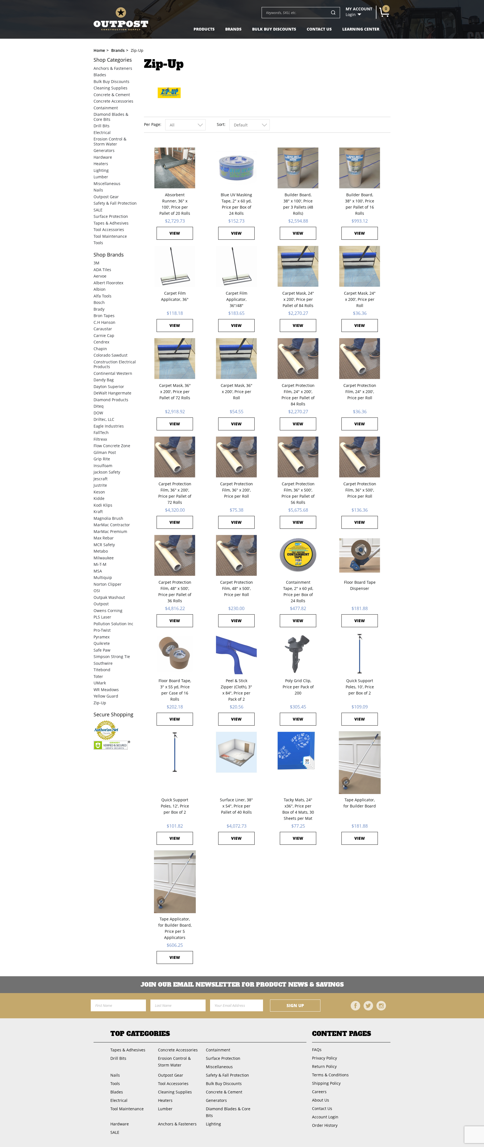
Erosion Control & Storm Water (110, 141)
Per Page (152, 124)
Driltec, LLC (104, 419)
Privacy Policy (324, 1058)
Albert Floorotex (108, 282)
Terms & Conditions (330, 1074)
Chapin (100, 348)
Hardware (103, 157)
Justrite (100, 485)
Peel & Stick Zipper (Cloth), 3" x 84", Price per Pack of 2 (236, 690)
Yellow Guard (106, 696)
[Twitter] (368, 1005)
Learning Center (360, 29)
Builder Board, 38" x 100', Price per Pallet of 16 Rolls (359, 204)
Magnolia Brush (108, 518)
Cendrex (101, 342)
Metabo (101, 551)
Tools (98, 242)
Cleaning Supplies (110, 88)
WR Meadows (106, 689)
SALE (98, 210)
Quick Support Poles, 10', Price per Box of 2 (360, 687)
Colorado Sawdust (110, 355)
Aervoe (100, 276)
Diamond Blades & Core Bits (111, 117)
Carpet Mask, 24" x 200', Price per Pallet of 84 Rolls (298, 299)
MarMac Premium (110, 531)
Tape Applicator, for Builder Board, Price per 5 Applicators (175, 928)
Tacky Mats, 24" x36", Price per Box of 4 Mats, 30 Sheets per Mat (298, 809)
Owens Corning (108, 610)
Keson (99, 492)
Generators (104, 150)
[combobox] (185, 124)
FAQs (317, 1049)
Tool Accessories (109, 229)
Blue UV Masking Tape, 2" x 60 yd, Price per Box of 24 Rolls (236, 204)
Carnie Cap (104, 335)
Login (351, 14)
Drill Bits (102, 125)
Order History (325, 1125)
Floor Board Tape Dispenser (360, 585)
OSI (97, 590)
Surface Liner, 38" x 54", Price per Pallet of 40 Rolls (236, 806)
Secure (113, 714)
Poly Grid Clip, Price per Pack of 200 (298, 687)
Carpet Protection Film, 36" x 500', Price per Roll (359, 490)
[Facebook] (355, 1005)
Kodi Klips (103, 505)
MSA (98, 571)
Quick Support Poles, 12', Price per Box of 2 (175, 806)
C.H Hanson (104, 322)
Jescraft (101, 478)
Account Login (325, 1117)
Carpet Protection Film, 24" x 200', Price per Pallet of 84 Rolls (298, 395)
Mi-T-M (100, 564)
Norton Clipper (108, 584)
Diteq (99, 406)
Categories (113, 60)
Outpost (101, 603)
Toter (98, 676)
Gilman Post (105, 452)
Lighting (101, 170)
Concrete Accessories (113, 101)
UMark (100, 683)
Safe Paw (102, 650)
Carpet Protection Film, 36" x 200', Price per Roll (236, 490)
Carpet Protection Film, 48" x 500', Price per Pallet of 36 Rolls (174, 591)
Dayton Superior (109, 386)
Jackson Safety (107, 472)
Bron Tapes (104, 315)
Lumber (101, 176)
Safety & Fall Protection (115, 203)
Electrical (102, 132)
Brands (233, 29)
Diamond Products (111, 399)
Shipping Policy (326, 1083)
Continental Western (113, 373)
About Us (320, 1100)
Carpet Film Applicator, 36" (175, 296)
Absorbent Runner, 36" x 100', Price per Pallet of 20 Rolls (174, 204)
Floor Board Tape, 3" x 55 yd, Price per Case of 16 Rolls (175, 690)
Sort (220, 124)
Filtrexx (100, 439)
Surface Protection (111, 216)
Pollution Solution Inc (113, 623)
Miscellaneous (107, 183)
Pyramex (102, 637)
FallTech (101, 432)
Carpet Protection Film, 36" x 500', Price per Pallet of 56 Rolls (298, 493)
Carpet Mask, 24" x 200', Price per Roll (360, 299)
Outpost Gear (106, 196)
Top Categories (140, 1034)
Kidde (99, 498)
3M (96, 263)
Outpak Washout (109, 597)
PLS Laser (102, 617)
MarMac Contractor (112, 524)
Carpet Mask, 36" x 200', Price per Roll (236, 391)
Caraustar (103, 328)
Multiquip (103, 577)
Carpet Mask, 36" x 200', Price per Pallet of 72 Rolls (175, 391)
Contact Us (319, 29)
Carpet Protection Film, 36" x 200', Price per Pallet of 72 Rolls (174, 493)
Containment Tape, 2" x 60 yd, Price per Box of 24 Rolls (298, 591)
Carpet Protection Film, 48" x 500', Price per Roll (236, 588)
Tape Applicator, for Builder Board (359, 803)
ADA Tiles (102, 269)
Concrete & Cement (112, 94)
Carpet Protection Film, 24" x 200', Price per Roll (359, 391)
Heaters (101, 163)
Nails (98, 190)
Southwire (103, 663)
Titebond (102, 669)
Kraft (98, 511)
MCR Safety (104, 544)
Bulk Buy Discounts (274, 29)
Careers (319, 1091)
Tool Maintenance (110, 236)
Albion (100, 289)
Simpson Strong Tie (112, 656)
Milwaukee (104, 557)
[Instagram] (381, 1005)
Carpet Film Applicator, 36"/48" (236, 299)
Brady (99, 309)
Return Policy (324, 1066)
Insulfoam (103, 465)
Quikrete (102, 643)
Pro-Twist (102, 630)
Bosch (99, 302)
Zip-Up (100, 702)
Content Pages (341, 1034)
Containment (106, 107)
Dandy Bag (104, 379)
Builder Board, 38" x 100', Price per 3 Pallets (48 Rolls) (298, 204)
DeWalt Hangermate (112, 393)
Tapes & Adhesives (111, 223)
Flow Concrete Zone (112, 445)
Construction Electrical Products (115, 364)
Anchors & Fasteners (113, 68)
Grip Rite (102, 458)
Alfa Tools (102, 296)
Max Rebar (104, 538)
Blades (100, 74)
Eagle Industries (109, 426)
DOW (98, 413)
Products (204, 29)
